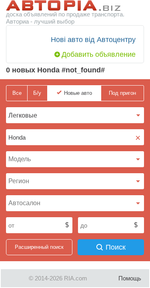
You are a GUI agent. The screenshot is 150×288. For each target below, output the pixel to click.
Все (17, 93)
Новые (78, 93)
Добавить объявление (99, 54)
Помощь (129, 278)
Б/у (37, 93)
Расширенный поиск (39, 247)
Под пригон (122, 93)
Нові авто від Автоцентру (93, 40)
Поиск (116, 247)
